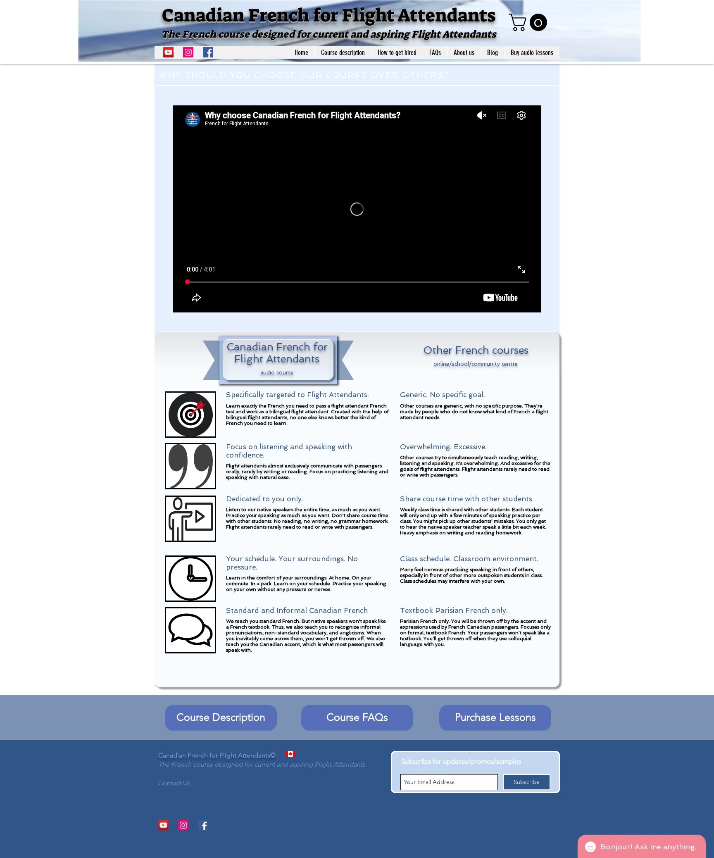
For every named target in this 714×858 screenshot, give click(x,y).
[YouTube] (168, 52)
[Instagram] (188, 52)
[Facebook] (208, 52)
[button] (530, 22)
